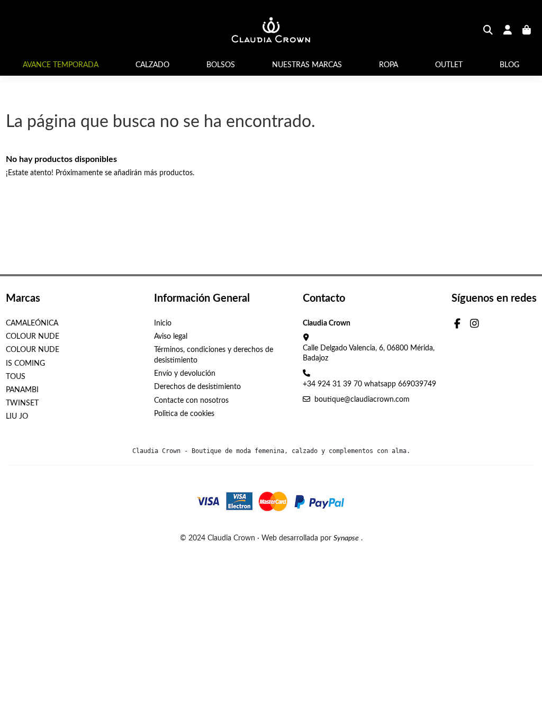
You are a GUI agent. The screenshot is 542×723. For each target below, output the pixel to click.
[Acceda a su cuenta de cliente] (508, 31)
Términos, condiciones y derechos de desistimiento (213, 355)
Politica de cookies (184, 414)
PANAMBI (22, 390)
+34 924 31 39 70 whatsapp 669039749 (369, 384)
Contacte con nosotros (191, 400)
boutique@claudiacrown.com (362, 399)
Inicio (162, 323)
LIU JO (17, 416)
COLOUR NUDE (32, 336)
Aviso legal (170, 336)
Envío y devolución (184, 373)
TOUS (15, 377)
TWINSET (22, 403)
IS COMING (25, 363)
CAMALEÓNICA (32, 323)
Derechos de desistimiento (197, 387)
